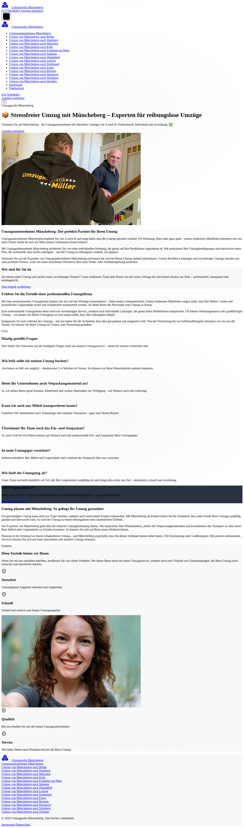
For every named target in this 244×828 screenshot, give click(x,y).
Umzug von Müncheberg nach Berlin (31, 36)
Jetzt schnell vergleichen (16, 286)
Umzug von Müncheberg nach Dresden (33, 81)
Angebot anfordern (31, 10)
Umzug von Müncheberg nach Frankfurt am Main (39, 50)
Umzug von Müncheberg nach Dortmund (34, 64)
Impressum (15, 84)
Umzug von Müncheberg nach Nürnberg (33, 77)
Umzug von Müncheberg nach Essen (31, 67)
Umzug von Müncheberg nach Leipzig (32, 60)
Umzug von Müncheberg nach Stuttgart (33, 53)
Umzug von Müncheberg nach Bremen (32, 71)
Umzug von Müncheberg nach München (33, 43)
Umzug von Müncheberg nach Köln (31, 47)
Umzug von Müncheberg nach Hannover (34, 74)
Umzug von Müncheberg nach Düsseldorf (34, 57)
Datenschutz (16, 88)
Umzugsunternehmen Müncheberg (30, 33)
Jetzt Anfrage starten (14, 501)
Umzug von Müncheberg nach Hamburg (33, 40)
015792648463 (11, 10)
